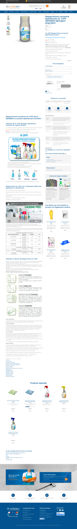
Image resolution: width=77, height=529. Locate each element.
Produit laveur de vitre (10, 365)
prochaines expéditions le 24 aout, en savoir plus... (42, 0)
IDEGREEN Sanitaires (9, 371)
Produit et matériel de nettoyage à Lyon (13, 453)
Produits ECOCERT (9, 367)
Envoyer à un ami (48, 92)
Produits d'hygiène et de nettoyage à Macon (14, 457)
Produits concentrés (9, 373)
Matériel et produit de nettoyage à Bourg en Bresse (15, 452)
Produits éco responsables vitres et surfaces (14, 368)
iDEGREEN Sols (8, 369)
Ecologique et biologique (10, 362)
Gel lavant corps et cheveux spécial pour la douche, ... (65, 226)
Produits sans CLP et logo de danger (12, 363)
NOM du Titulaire (49, 70)
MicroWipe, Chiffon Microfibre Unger (13, 401)
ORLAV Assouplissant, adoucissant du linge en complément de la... (51, 254)
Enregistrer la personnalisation (54, 76)
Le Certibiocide (42, 510)
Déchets (52, 11)
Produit (39, 11)
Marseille (7, 456)
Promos (71, 11)
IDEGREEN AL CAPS (9, 374)
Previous (6, 29)
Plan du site (58, 525)
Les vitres (11, 11)
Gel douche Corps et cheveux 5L (65, 222)
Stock (12, 408)
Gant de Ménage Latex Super (51, 222)
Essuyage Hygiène (33, 11)
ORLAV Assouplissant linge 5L (51, 250)
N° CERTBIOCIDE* (49, 66)
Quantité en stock (60, 81)
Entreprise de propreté (10, 376)
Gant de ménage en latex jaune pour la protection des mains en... (51, 226)
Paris (7, 455)
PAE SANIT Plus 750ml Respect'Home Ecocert (47, 401)
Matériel (6, 11)
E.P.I (56, 11)
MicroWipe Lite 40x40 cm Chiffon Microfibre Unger (30, 401)
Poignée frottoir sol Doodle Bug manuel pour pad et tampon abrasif (65, 250)
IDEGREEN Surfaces (9, 370)
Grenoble (7, 458)
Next (10, 29)
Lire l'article (49, 198)
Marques (61, 11)
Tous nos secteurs (9, 459)
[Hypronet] (13, 6)
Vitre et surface (8, 361)
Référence (47, 24)
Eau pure (17, 11)
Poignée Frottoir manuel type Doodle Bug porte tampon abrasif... (65, 254)
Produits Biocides (9, 375)
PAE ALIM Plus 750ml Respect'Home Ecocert (64, 401)
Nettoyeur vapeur (24, 11)
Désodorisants (46, 11)
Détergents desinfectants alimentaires (13, 364)
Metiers (66, 11)
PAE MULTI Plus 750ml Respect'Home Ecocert (13, 433)
